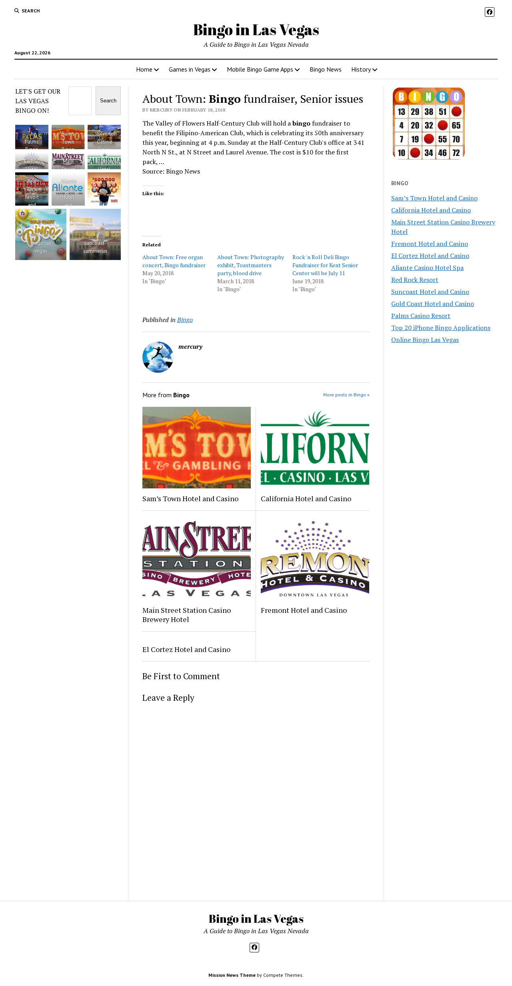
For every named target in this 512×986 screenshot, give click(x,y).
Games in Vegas (189, 69)
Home (144, 69)
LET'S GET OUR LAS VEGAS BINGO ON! (37, 101)
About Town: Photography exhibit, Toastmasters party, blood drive (250, 265)
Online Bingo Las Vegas (425, 339)
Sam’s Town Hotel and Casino (190, 498)
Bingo (185, 319)
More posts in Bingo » (346, 395)
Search (108, 101)
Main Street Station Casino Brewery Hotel (186, 614)
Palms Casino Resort (420, 315)
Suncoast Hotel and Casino (430, 291)
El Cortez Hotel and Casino (186, 649)
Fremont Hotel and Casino (304, 610)
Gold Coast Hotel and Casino (432, 303)
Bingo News (326, 69)
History (361, 69)
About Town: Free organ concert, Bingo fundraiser (174, 261)
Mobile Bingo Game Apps (260, 69)
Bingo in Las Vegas (256, 29)
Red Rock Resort (414, 279)
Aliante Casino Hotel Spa (427, 267)
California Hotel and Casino (306, 498)
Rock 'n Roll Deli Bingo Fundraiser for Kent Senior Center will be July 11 (325, 265)
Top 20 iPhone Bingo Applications (440, 327)
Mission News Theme (232, 975)
